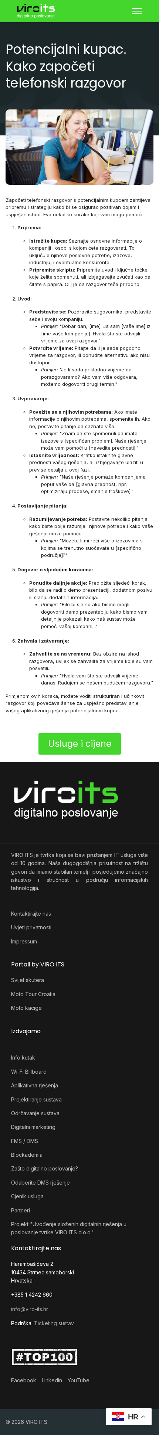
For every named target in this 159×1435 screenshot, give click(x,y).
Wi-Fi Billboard (29, 1071)
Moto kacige (26, 1008)
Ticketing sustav (54, 1323)
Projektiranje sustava (36, 1099)
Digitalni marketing (33, 1127)
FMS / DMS (24, 1141)
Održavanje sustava (35, 1113)
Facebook (23, 1380)
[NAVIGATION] (137, 11)
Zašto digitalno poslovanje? (44, 1168)
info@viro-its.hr (29, 1309)
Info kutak (23, 1057)
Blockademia (27, 1155)
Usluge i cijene (79, 743)
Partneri (20, 1210)
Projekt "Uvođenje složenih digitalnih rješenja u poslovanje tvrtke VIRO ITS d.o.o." (68, 1228)
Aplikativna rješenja (34, 1085)
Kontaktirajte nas (31, 913)
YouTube (78, 1380)
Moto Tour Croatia (33, 994)
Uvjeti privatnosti (31, 927)
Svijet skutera (27, 980)
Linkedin (52, 1380)
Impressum (24, 941)
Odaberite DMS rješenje (40, 1182)
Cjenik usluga (27, 1196)
